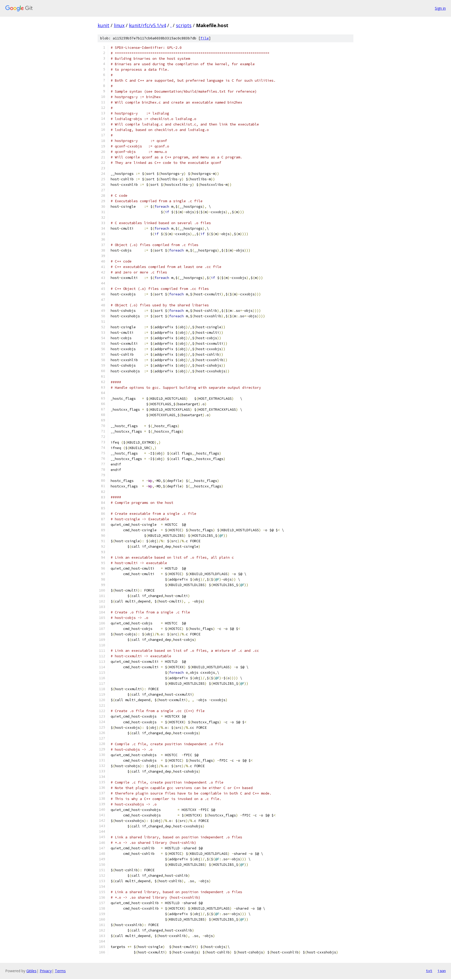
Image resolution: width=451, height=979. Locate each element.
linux (119, 25)
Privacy (46, 970)
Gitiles (31, 970)
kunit (103, 25)
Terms (60, 970)
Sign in (440, 8)
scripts (184, 25)
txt (429, 970)
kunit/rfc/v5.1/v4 (147, 25)
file (204, 38)
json (441, 970)
